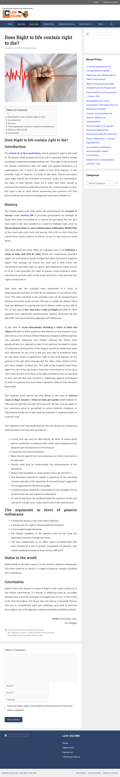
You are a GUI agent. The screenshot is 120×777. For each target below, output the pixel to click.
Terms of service (110, 773)
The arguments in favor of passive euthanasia (31, 126)
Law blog (21, 24)
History (12, 123)
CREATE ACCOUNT (110, 2)
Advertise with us (66, 24)
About (65, 743)
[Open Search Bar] (111, 23)
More (101, 24)
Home (10, 24)
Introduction (14, 120)
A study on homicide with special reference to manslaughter (99, 117)
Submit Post (48, 24)
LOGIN (96, 2)
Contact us (67, 752)
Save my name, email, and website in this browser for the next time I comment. (39, 707)
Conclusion (13, 133)
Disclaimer (81, 773)
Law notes (34, 24)
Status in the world (17, 129)
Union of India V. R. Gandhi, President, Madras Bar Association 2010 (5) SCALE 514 (101, 130)
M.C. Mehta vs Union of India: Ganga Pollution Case (31, 632)
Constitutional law (16, 630)
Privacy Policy (94, 773)
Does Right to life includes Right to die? (25, 635)
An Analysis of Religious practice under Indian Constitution (98, 151)
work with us (85, 24)
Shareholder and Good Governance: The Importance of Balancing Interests (102, 104)
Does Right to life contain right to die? (26, 116)
